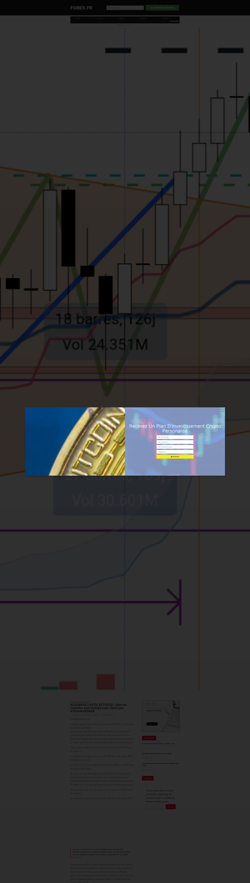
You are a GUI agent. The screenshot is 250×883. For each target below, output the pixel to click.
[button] (222, 410)
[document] (125, 441)
